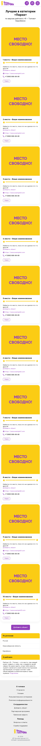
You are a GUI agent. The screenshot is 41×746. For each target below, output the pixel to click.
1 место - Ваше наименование (17, 60)
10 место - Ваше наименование (18, 596)
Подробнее (14, 673)
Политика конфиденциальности (20, 700)
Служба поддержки (20, 726)
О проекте (20, 690)
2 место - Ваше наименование (17, 119)
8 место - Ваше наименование (17, 477)
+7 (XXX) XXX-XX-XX (12, 76)
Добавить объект (9, 70)
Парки (7, 81)
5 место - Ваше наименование (17, 298)
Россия (5, 641)
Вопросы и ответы (20, 722)
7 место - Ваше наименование (17, 417)
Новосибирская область (12, 646)
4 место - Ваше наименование (17, 239)
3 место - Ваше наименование (17, 179)
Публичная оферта (20, 715)
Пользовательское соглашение (20, 697)
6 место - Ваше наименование (17, 358)
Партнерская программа (20, 711)
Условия (20, 693)
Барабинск (7, 651)
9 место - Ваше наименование (17, 537)
